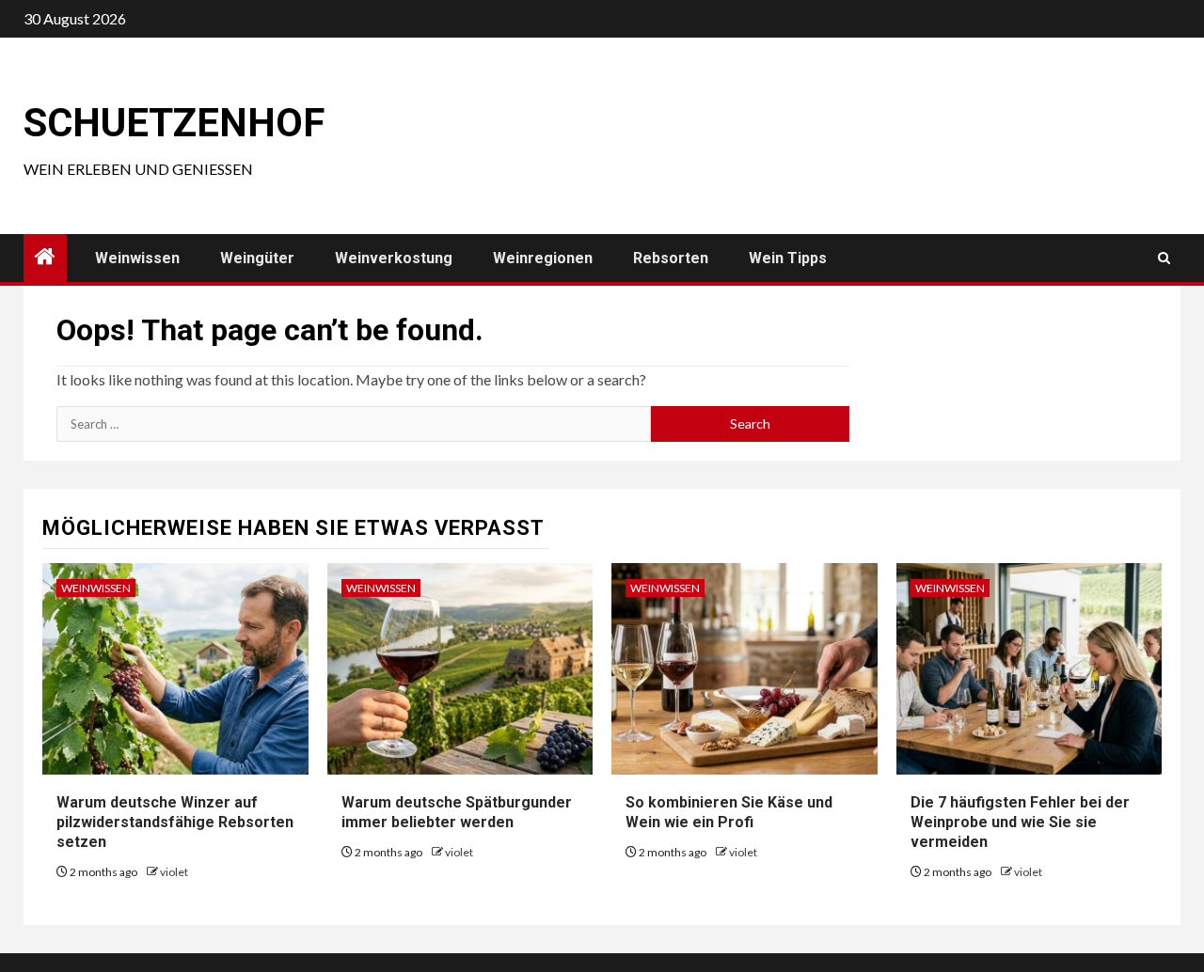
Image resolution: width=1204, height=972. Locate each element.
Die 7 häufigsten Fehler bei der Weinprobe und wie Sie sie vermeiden (1020, 822)
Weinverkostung (393, 258)
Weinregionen (543, 258)
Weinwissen (137, 258)
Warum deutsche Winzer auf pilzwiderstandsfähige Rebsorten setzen (174, 822)
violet (174, 872)
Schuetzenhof (174, 123)
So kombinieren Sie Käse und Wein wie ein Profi (729, 812)
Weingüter (257, 258)
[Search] (1164, 258)
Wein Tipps (788, 258)
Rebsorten (670, 258)
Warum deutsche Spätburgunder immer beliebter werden (456, 812)
